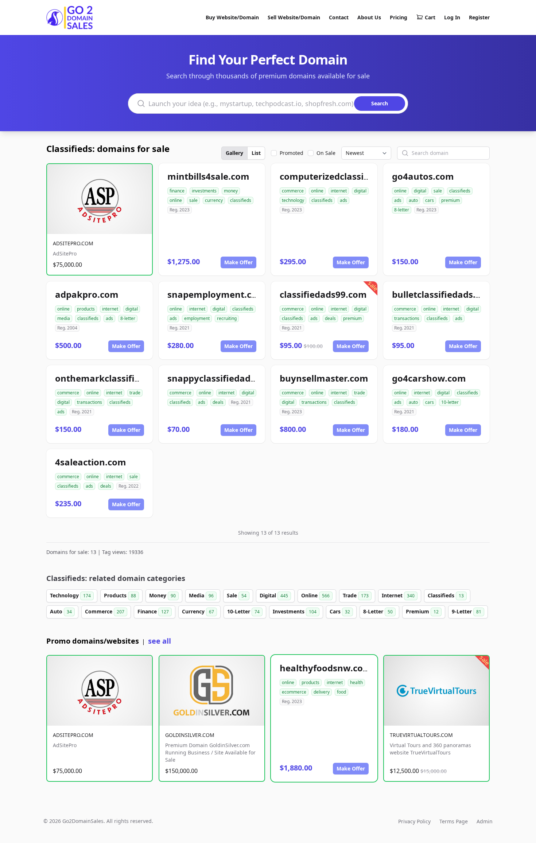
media (63, 318)
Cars (340, 611)
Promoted (291, 152)
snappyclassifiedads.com (221, 378)
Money (162, 595)
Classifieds (446, 595)
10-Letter (243, 611)
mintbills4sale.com (208, 176)
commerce (293, 191)
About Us (369, 17)
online (176, 200)
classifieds (240, 200)
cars (429, 200)
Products (120, 595)
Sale (236, 595)
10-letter (450, 402)
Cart (430, 17)
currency (214, 200)
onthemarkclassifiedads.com (118, 378)
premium (450, 200)
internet (339, 191)
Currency (198, 611)
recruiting (227, 318)
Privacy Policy (414, 821)
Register (479, 17)
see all (159, 641)
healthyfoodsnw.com (326, 668)
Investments (294, 611)
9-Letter (466, 611)
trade (134, 393)
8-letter (401, 210)
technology (293, 200)
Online (315, 595)
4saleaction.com (90, 462)
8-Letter (378, 611)
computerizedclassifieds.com (343, 176)
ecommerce (294, 692)
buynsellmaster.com (324, 378)
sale (193, 200)
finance (177, 191)
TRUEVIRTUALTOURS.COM (421, 734)
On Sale (325, 152)
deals (330, 318)
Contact (339, 17)
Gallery (234, 152)
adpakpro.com (87, 294)
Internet (398, 595)
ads (343, 200)
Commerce (104, 611)
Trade (356, 595)
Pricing (398, 17)
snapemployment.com (216, 294)
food (341, 692)
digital (360, 191)
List (256, 152)
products (86, 309)
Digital (274, 595)
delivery (322, 692)
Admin (485, 821)
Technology (70, 595)
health (356, 682)
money (231, 191)
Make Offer (238, 262)
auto (413, 200)
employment (197, 318)
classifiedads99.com (323, 294)
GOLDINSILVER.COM (189, 734)
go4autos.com (423, 176)
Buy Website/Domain (232, 17)
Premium (422, 611)
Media (201, 595)
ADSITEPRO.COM (73, 243)
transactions (406, 318)
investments (204, 191)
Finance (153, 611)
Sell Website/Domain (294, 17)
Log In (452, 17)
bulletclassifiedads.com (443, 294)
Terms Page (453, 821)
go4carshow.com (429, 378)
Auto (61, 611)
